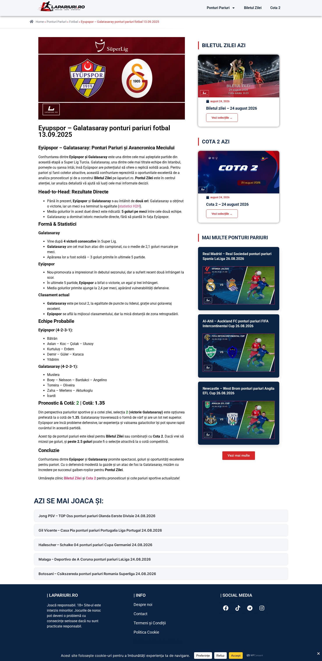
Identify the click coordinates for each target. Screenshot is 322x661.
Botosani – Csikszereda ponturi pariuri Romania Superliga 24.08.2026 (97, 574)
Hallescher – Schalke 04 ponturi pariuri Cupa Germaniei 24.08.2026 (95, 545)
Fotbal (73, 21)
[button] (238, 455)
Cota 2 (275, 8)
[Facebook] (225, 608)
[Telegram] (249, 608)
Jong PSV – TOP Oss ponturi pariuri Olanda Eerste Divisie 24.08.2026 (97, 516)
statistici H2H (129, 206)
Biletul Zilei (253, 8)
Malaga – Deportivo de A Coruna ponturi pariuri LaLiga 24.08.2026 (95, 559)
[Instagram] (262, 608)
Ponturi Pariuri (218, 8)
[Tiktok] (237, 608)
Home (40, 21)
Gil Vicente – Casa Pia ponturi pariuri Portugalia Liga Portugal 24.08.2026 (100, 530)
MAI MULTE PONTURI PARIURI (235, 237)
